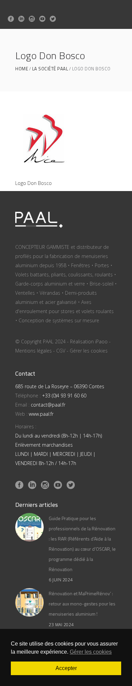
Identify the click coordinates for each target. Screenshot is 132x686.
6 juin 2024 (61, 580)
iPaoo (101, 341)
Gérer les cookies (89, 350)
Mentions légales (33, 350)
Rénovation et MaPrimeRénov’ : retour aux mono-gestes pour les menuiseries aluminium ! (82, 603)
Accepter (66, 668)
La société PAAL (50, 69)
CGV (60, 350)
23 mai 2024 (61, 625)
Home (21, 69)
